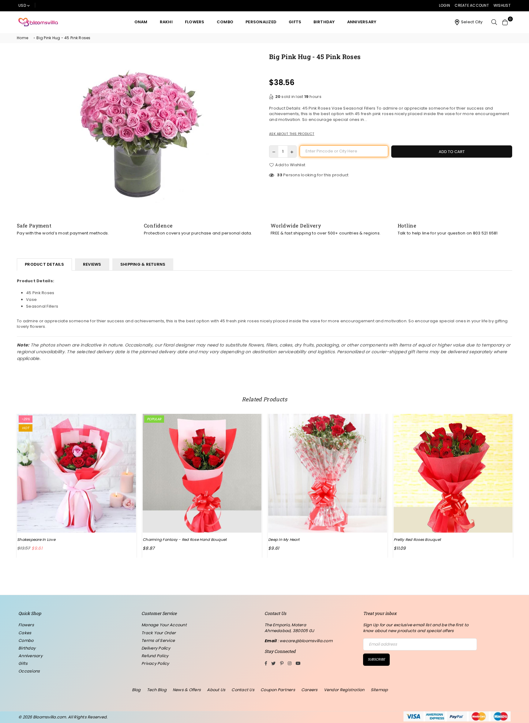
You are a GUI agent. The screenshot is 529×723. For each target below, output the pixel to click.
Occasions (29, 671)
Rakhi (166, 22)
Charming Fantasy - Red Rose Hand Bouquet (185, 539)
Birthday (324, 22)
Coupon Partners (278, 690)
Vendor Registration (344, 690)
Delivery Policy (155, 648)
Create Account (472, 5)
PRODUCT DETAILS (44, 264)
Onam (141, 22)
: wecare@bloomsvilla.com (304, 641)
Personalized (261, 22)
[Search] (494, 22)
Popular (154, 419)
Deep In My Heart (283, 539)
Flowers (194, 22)
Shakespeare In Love (36, 539)
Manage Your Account (164, 625)
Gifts (295, 22)
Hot (25, 427)
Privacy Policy (155, 663)
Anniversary (362, 22)
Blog (136, 690)
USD (22, 5)
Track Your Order (158, 633)
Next (522, 485)
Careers (309, 690)
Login (444, 5)
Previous (7, 485)
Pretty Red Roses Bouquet (417, 539)
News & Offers (187, 690)
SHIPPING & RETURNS (143, 264)
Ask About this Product (291, 134)
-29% (25, 419)
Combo (225, 22)
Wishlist (502, 5)
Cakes (24, 633)
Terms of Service (158, 640)
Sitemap (379, 690)
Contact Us (242, 690)
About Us (216, 690)
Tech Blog (157, 690)
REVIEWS (92, 264)
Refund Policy (154, 656)
